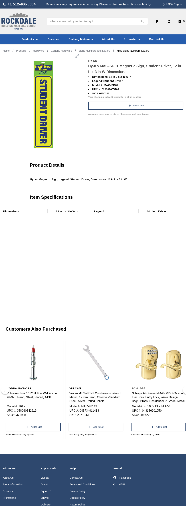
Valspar (45, 477)
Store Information (13, 484)
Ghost (44, 484)
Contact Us (76, 477)
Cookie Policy (77, 497)
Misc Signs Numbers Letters (133, 50)
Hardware (38, 50)
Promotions (9, 497)
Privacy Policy (78, 491)
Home (6, 50)
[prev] (5, 390)
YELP (121, 484)
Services (8, 491)
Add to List (138, 105)
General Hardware (61, 50)
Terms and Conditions (82, 484)
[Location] (157, 21)
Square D (46, 491)
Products (21, 50)
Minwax (45, 497)
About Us (8, 477)
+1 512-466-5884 (21, 4)
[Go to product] (33, 362)
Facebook (125, 477)
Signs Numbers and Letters (94, 50)
